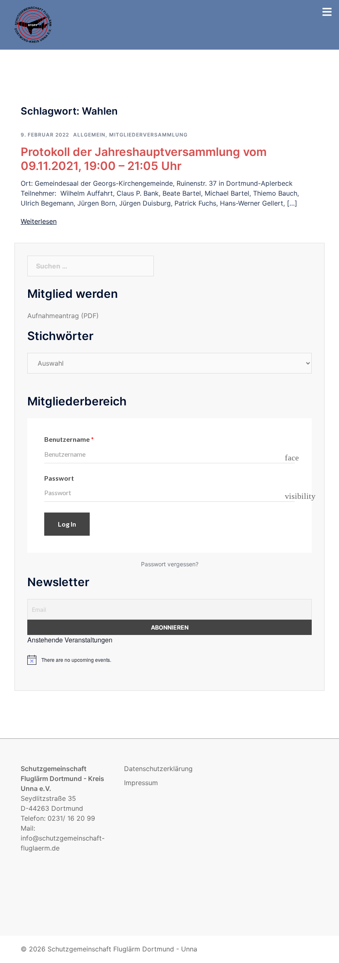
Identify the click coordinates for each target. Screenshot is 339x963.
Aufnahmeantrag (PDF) (63, 315)
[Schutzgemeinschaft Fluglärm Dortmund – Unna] (33, 24)
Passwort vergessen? (169, 564)
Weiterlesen (39, 221)
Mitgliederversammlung (148, 135)
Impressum (141, 783)
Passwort (59, 478)
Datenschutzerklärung (158, 768)
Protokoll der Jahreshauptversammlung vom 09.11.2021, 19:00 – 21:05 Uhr (144, 159)
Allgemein (89, 135)
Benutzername (69, 439)
